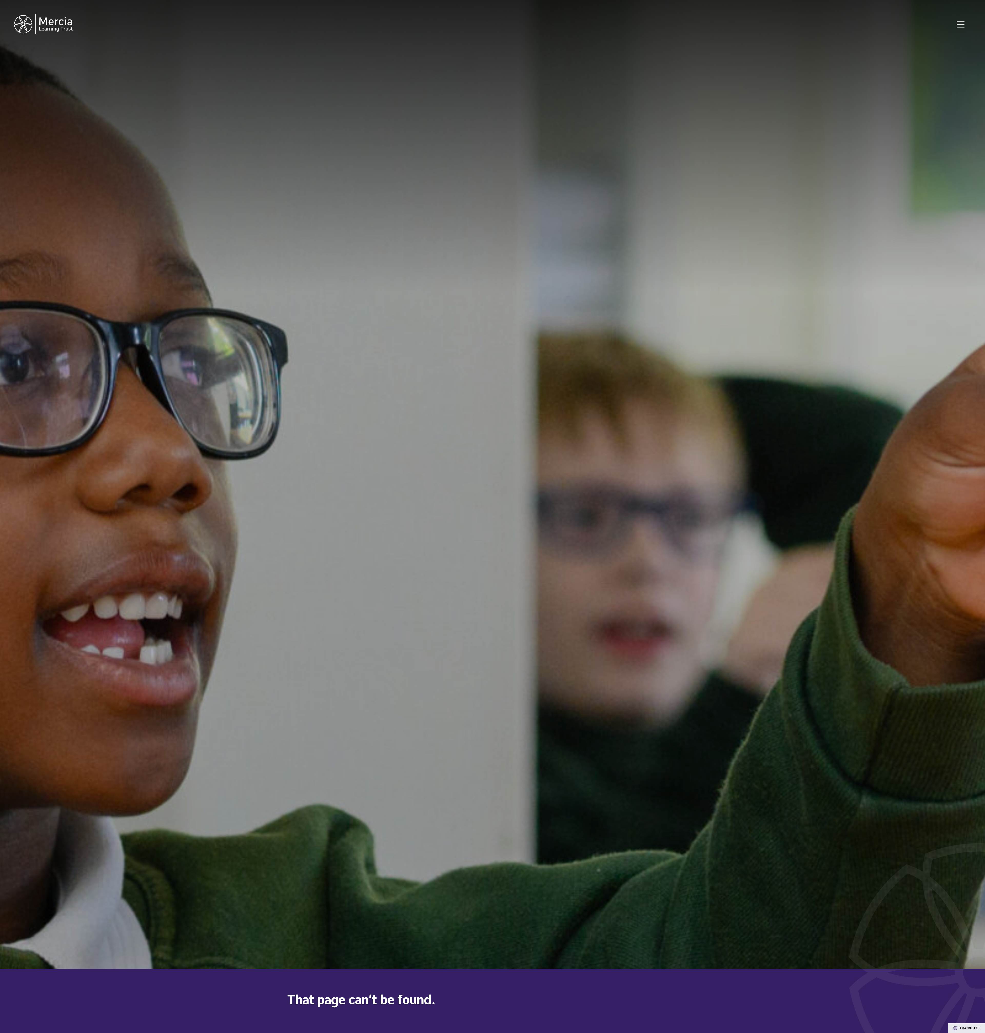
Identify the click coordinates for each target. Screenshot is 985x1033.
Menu (961, 24)
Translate (970, 1028)
